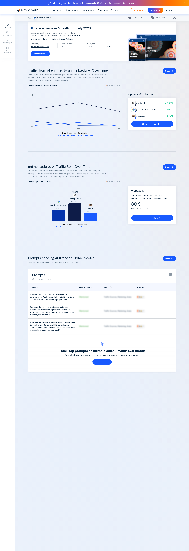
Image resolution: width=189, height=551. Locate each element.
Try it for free (39, 54)
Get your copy (129, 3)
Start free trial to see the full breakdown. (74, 135)
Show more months (151, 124)
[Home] (27, 10)
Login (169, 10)
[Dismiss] (185, 3)
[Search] (102, 17)
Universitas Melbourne (40, 47)
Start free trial (151, 218)
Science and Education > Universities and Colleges (52, 39)
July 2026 (138, 17)
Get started (155, 10)
